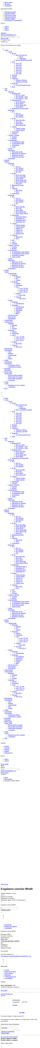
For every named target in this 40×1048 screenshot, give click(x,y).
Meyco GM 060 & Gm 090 (24, 60)
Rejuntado (7, 370)
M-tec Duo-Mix (20, 120)
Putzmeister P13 (20, 222)
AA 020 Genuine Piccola (23, 85)
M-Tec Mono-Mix (21, 105)
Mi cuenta (7, 4)
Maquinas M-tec (16, 100)
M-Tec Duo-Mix (20, 102)
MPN (2, 939)
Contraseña (4, 1028)
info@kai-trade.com (6, 994)
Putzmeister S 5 (20, 218)
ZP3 (17, 203)
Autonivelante (12, 273)
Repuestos (11, 110)
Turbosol (14, 188)
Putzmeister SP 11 (21, 220)
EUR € (6, 26)
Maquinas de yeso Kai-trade (20, 108)
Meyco (14, 53)
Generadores (15, 193)
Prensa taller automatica (15, 378)
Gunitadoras (11, 387)
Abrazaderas (15, 145)
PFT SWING (20, 117)
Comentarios (8, 928)
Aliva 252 (18, 67)
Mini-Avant (19, 237)
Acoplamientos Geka (18, 142)
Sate (9, 357)
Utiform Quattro (20, 128)
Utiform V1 (19, 228)
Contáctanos (8, 5)
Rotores (14, 138)
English (12, 13)
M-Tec (14, 118)
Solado (6, 272)
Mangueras (22, 58)
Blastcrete (15, 83)
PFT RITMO (19, 115)
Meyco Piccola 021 (21, 55)
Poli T (17, 192)
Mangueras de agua (17, 155)
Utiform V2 (19, 230)
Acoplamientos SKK (18, 143)
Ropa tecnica (12, 317)
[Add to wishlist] (1, 912)
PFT (13, 112)
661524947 (4, 990)
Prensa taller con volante (15, 377)
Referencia (4, 934)
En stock (3, 936)
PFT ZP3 (18, 172)
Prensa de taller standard (15, 375)
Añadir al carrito (5, 910)
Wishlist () (4, 33)
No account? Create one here (9, 1037)
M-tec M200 (19, 107)
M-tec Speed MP (21, 177)
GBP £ (6, 28)
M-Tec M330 (19, 103)
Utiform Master (20, 130)
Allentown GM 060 (21, 82)
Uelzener (14, 133)
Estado (3, 937)
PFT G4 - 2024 (20, 95)
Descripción (8, 924)
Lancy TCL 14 (23, 290)
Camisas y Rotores (13, 135)
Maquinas (11, 92)
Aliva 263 (18, 72)
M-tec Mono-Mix (21, 125)
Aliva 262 (18, 70)
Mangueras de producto (19, 153)
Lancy (14, 242)
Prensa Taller (8, 373)
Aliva (13, 62)
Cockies (6, 970)
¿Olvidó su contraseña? (7, 1031)
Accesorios (11, 380)
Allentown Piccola (21, 80)
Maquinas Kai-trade (18, 185)
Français (13, 15)
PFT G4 (18, 113)
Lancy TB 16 (23, 292)
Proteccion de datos (10, 971)
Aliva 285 (18, 73)
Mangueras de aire (17, 152)
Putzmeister (15, 132)
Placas (21, 57)
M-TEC (14, 173)
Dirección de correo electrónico (10, 1024)
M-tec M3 (18, 122)
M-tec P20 (19, 183)
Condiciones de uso (10, 976)
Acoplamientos (12, 140)
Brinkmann (19, 310)
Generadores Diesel (14, 365)
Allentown (15, 78)
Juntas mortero (16, 257)
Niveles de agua (13, 315)
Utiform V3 (19, 232)
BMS (17, 313)
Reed (13, 87)
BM (13, 187)
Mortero (6, 162)
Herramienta (11, 268)
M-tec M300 (19, 123)
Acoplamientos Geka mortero (20, 252)
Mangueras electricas (18, 157)
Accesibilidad (8, 978)
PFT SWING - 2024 (22, 98)
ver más (21, 1012)
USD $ (6, 30)
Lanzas (10, 148)
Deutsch (13, 17)
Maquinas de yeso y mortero (16, 385)
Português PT (18, 20)
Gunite (10, 52)
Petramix (14, 75)
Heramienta (11, 158)
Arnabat (14, 77)
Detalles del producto (10, 926)
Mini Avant (19, 190)
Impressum (7, 975)
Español (13, 12)
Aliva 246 (18, 65)
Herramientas (8, 350)
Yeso (5, 90)
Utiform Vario (20, 233)
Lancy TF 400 (23, 288)
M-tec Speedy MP (21, 182)
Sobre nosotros (8, 973)
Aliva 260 (18, 68)
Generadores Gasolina (14, 367)
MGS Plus (22, 295)
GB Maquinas (20, 307)
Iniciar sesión (8, 2)
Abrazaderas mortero (18, 255)
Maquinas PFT (16, 93)
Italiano (12, 18)
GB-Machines (20, 303)
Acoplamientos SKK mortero (20, 253)
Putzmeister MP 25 (21, 217)
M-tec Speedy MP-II (22, 213)
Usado (6, 383)
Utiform (14, 127)
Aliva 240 (18, 63)
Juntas (14, 147)
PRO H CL (22, 298)
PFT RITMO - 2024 (22, 97)
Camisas (14, 137)
